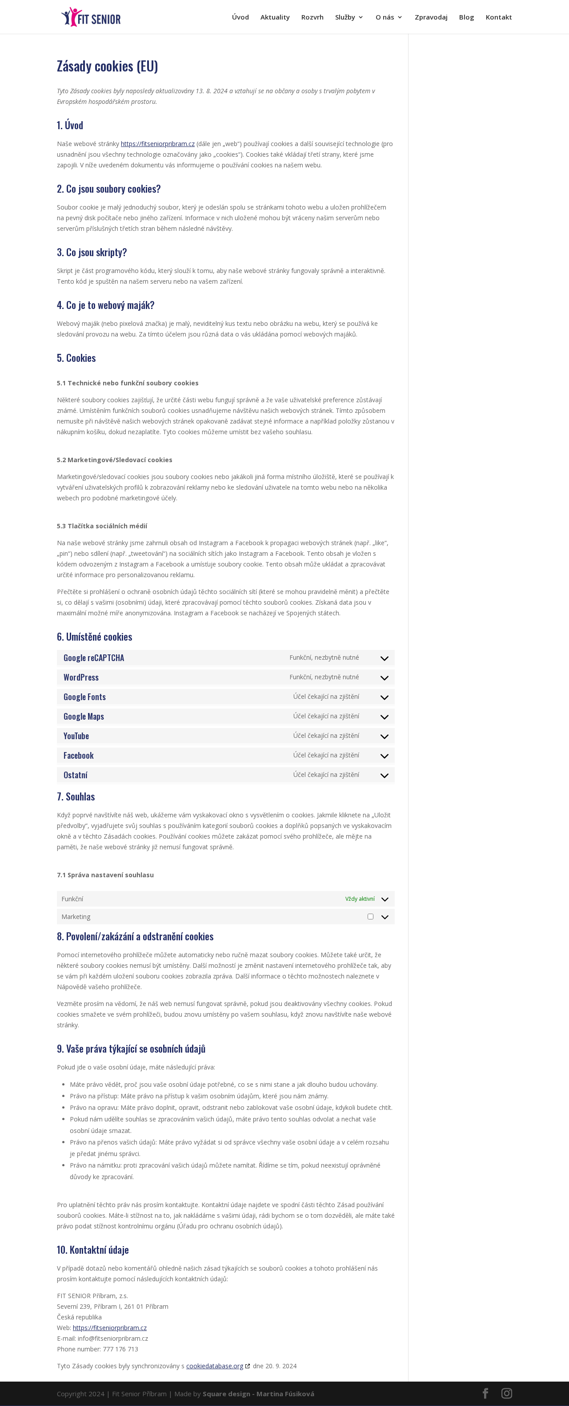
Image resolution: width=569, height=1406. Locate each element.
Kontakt (499, 17)
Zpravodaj (431, 17)
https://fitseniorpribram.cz (158, 143)
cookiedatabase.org (214, 1366)
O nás (385, 17)
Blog (466, 17)
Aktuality (275, 17)
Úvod (240, 17)
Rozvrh (312, 17)
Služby (345, 17)
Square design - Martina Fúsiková (258, 1393)
